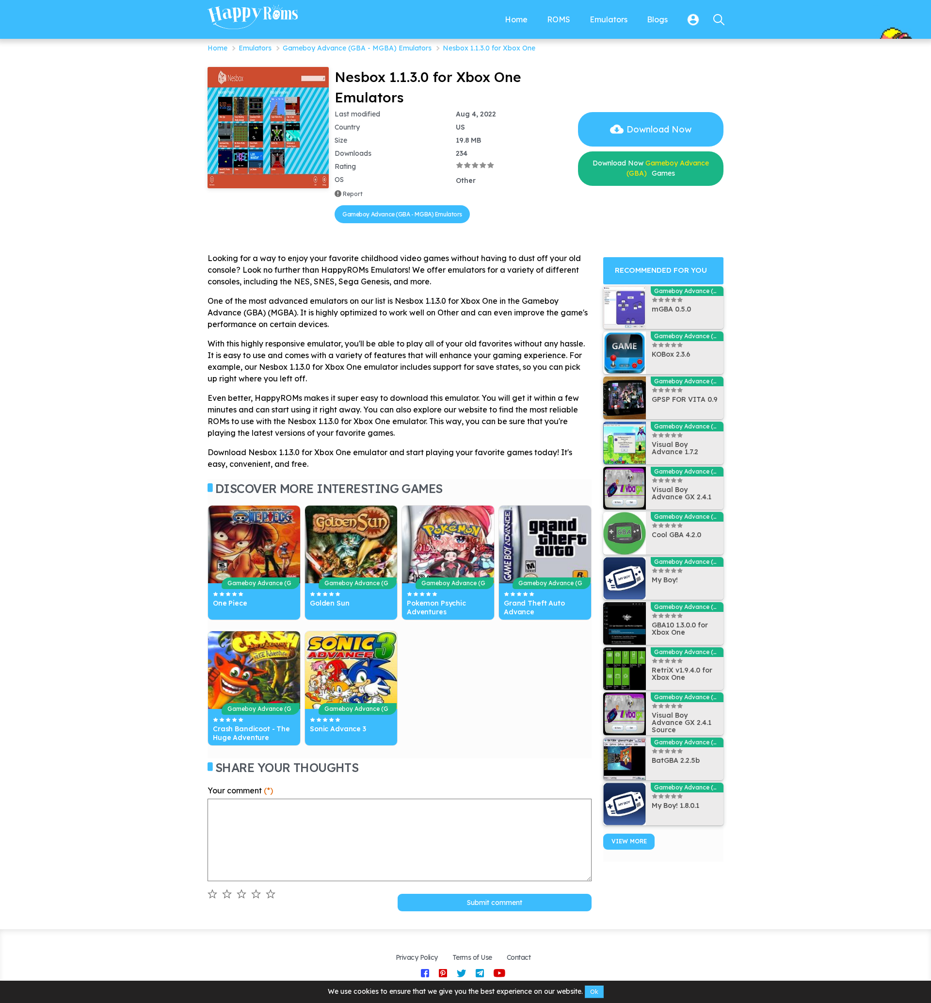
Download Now (658, 129)
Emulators (255, 48)
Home (217, 48)
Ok (594, 991)
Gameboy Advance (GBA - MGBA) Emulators (357, 48)
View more (629, 841)
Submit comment (494, 902)
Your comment (240, 790)
